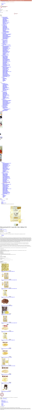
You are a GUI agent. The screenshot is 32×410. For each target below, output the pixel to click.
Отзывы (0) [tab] (3, 235)
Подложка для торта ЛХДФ (6, 69)
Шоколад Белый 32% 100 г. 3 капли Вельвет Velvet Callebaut (8, 365)
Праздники (3, 194)
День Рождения (4, 78)
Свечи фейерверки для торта (6, 31)
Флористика (4, 54)
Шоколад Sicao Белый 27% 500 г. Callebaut (6, 348)
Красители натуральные (5, 37)
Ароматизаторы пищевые (6, 18)
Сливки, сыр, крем (5, 24)
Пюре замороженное (5, 17)
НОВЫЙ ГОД (4, 80)
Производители (3, 405)
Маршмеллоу (4, 30)
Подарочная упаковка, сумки (6, 76)
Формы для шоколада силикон (6, 59)
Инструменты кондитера (5, 46)
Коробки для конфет (5, 72)
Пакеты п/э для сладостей (6, 74)
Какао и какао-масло (5, 42)
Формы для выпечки (5, 60)
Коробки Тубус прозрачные (6, 67)
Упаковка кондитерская (4, 66)
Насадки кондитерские (5, 47)
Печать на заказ (4, 44)
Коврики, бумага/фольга (5, 50)
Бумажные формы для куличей (6, 64)
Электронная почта (2, 258)
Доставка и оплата (3, 400)
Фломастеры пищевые (5, 35)
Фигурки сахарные (5, 26)
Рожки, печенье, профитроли (6, 22)
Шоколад (2, 39)
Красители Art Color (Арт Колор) (6, 34)
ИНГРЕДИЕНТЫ (3, 83)
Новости (2, 404)
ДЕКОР (2, 91)
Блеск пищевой (4, 33)
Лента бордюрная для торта (6, 49)
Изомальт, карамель (5, 20)
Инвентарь (3, 45)
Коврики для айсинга (5, 57)
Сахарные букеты (5, 25)
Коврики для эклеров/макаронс (6, 51)
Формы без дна (4, 63)
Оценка (1, 259)
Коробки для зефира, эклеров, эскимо (7, 71)
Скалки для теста (5, 52)
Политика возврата (4, 401)
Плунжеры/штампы (5, 58)
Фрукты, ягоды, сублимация (6, 29)
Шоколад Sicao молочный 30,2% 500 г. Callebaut (7, 305)
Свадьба (4, 77)
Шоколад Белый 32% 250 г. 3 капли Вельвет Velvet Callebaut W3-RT (9, 288)
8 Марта (4, 79)
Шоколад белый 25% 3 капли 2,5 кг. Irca (6, 314)
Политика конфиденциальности (5, 402)
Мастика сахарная (5, 21)
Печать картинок (3, 43)
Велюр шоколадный (5, 41)
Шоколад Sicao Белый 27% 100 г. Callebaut (6, 374)
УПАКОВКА (3, 183)
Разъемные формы (5, 62)
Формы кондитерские (4, 55)
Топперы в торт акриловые (6, 28)
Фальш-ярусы (4, 53)
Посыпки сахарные (5, 27)
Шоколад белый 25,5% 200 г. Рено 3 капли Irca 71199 (7, 331)
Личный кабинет (3, 200)
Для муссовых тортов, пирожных (6, 61)
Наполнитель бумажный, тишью (6, 75)
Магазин (2, 403)
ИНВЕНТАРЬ (3, 162)
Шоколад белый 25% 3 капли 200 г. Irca (6, 391)
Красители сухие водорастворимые (7, 36)
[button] (0, 8)
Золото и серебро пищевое (6, 32)
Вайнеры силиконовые (5, 56)
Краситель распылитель (5, 38)
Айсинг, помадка (4, 19)
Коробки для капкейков (5, 70)
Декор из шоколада (5, 40)
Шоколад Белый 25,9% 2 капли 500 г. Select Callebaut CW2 (8, 271)
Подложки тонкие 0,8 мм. (5, 68)
